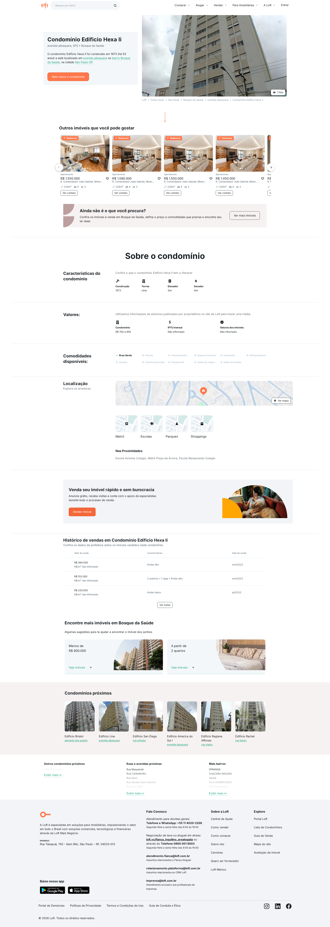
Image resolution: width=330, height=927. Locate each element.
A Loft (267, 5)
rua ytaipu (207, 744)
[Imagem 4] (92, 168)
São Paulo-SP (83, 62)
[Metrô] (126, 423)
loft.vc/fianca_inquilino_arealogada (169, 839)
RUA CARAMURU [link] (136, 773)
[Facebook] (289, 907)
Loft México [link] (218, 869)
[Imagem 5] (94, 168)
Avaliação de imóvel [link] (267, 852)
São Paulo (173, 99)
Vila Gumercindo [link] (218, 786)
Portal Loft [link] (260, 819)
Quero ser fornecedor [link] (225, 861)
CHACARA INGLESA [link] (220, 773)
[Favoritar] (107, 178)
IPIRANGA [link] (215, 769)
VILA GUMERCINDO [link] (220, 782)
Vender (218, 5)
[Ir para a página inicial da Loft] (46, 5)
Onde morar (157, 99)
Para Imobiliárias (243, 5)
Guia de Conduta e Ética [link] (164, 905)
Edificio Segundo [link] (53, 769)
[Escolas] (152, 423)
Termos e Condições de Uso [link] (125, 905)
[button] (204, 393)
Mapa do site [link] (262, 844)
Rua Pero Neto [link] (134, 786)
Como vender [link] (220, 827)
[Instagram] (267, 907)
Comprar (180, 5)
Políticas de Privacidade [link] (85, 905)
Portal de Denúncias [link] (51, 905)
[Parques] (177, 423)
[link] (245, 215)
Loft (144, 99)
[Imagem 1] (85, 168)
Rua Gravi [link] (131, 777)
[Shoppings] (202, 423)
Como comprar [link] (221, 835)
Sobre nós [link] (217, 844)
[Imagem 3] (141, 168)
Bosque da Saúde (193, 99)
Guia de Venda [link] (263, 835)
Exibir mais (51, 775)
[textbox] (85, 5)
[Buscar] (115, 5)
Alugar (200, 5)
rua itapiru (241, 740)
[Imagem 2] (87, 168)
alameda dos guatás (76, 740)
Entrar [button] (285, 5)
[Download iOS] (79, 890)
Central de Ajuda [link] (222, 819)
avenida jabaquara (95, 58)
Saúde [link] (212, 777)
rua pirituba (139, 740)
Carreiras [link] (217, 852)
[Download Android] (52, 890)
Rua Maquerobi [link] (135, 769)
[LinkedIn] (277, 907)
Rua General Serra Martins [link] (141, 782)
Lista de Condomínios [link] (268, 827)
